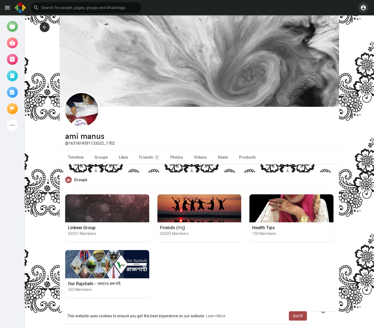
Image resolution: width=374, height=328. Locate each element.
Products (247, 157)
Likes (123, 157)
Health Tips (263, 227)
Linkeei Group (82, 227)
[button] (86, 7)
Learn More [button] (216, 316)
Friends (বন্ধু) (172, 227)
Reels (223, 157)
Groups (101, 157)
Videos (200, 157)
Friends (148, 157)
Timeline (76, 157)
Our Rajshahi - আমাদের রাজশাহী (94, 283)
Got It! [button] (298, 316)
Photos (176, 157)
